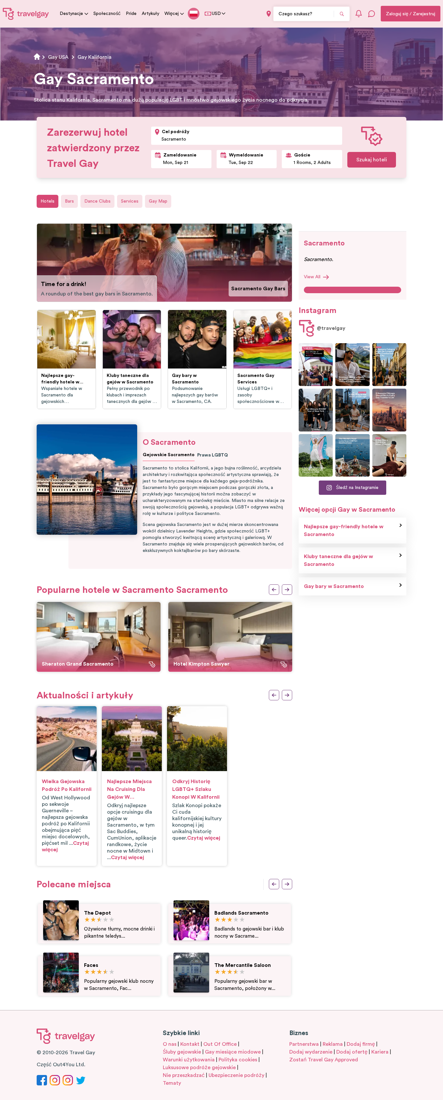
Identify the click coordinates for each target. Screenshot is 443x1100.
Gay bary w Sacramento (334, 586)
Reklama (333, 1044)
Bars (69, 201)
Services (129, 201)
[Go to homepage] (26, 13)
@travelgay (331, 328)
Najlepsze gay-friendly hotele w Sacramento (343, 530)
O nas (169, 1044)
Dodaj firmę (361, 1044)
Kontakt (189, 1044)
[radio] (87, 920)
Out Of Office (220, 1044)
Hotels (47, 201)
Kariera (380, 1052)
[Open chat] (372, 14)
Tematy (172, 1083)
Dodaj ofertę (351, 1052)
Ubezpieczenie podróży (236, 1075)
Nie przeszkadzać (184, 1075)
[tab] (276, 229)
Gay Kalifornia (95, 57)
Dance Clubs (97, 201)
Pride (131, 13)
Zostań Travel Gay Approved (323, 1059)
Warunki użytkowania (189, 1059)
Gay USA (58, 57)
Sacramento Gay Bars (258, 288)
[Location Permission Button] (269, 14)
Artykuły (150, 13)
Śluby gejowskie (182, 1052)
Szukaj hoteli (371, 159)
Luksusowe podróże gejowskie (199, 1067)
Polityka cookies (238, 1059)
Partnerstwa (304, 1044)
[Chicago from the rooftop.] (352, 410)
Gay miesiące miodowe (233, 1052)
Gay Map (158, 201)
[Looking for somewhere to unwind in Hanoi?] (389, 455)
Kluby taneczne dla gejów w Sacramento (338, 560)
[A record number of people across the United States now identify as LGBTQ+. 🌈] (316, 364)
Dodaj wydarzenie (310, 1052)
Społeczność (107, 13)
